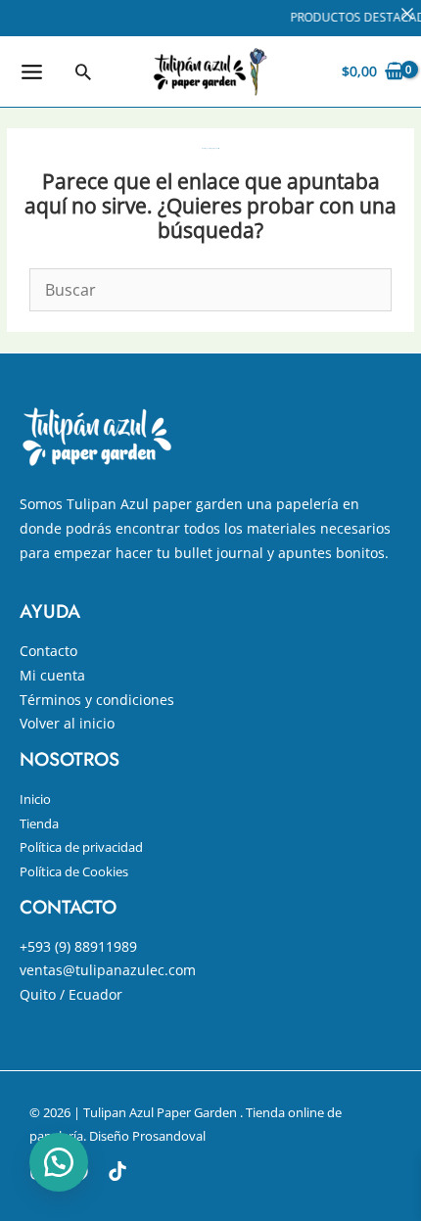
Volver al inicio (67, 723)
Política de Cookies (74, 871)
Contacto (48, 650)
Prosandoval (169, 1136)
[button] (83, 71)
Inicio (35, 799)
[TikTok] (117, 1171)
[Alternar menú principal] (31, 71)
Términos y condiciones (97, 699)
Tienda (39, 823)
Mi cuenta (52, 675)
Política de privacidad (81, 847)
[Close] (407, 13)
